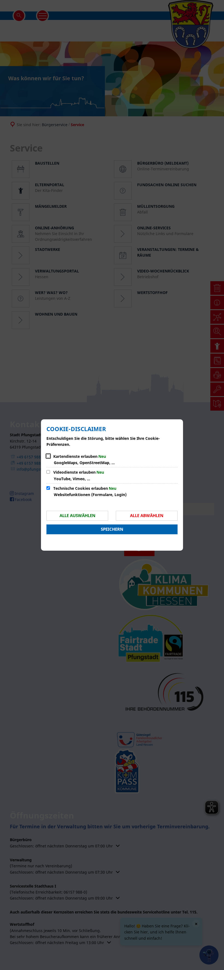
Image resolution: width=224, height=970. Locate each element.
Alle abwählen (146, 515)
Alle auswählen (77, 515)
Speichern (112, 529)
